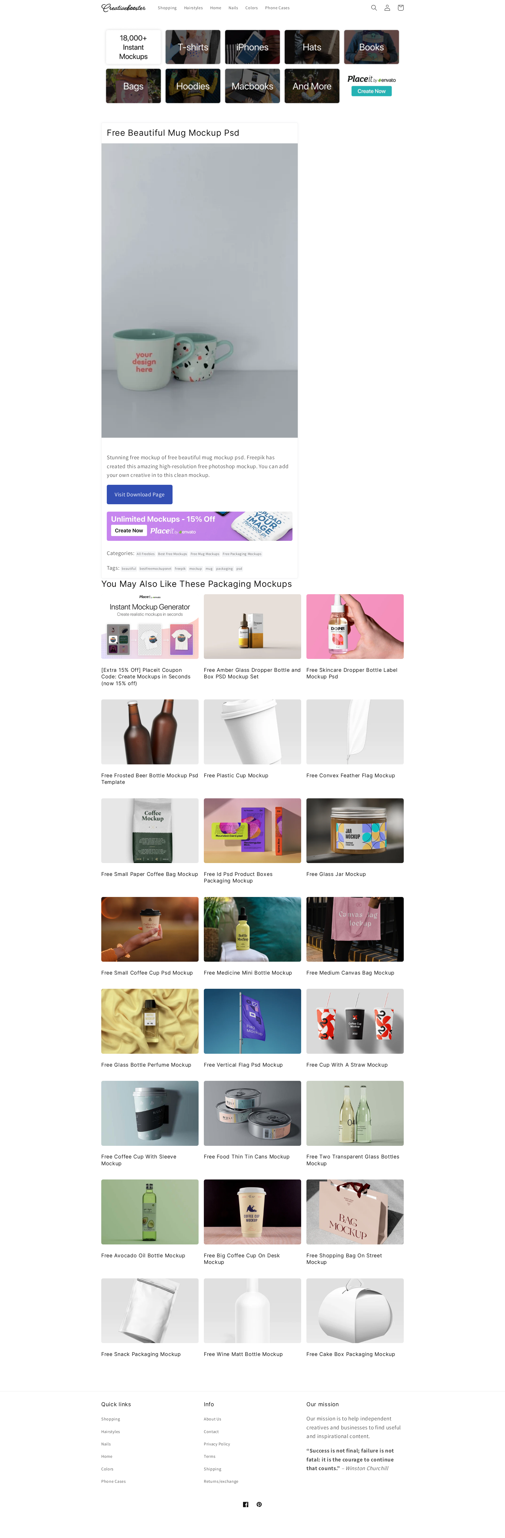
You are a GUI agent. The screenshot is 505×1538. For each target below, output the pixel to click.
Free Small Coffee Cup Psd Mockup (147, 973)
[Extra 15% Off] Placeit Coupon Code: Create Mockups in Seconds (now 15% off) (145, 677)
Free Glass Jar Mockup (336, 874)
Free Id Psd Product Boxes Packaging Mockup (238, 877)
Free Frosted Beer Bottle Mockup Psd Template (149, 778)
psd (239, 568)
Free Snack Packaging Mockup (141, 1354)
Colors (107, 1469)
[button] (374, 7)
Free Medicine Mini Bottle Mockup (248, 973)
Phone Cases (113, 1481)
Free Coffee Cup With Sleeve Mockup (138, 1159)
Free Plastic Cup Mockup (236, 775)
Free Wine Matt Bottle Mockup (243, 1354)
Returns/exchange (221, 1481)
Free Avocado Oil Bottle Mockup (143, 1255)
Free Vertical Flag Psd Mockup (243, 1065)
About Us (212, 1419)
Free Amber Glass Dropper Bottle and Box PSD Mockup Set (252, 673)
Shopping (110, 1419)
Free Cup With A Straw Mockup (347, 1065)
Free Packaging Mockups (242, 554)
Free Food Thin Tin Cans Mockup (247, 1156)
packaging (224, 568)
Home (107, 1456)
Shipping (212, 1469)
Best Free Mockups (172, 554)
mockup (195, 568)
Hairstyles (110, 1431)
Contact (211, 1431)
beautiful (129, 568)
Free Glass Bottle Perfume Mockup (146, 1065)
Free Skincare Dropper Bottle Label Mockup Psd (351, 673)
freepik (180, 568)
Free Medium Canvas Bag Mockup (350, 973)
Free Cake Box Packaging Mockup (350, 1354)
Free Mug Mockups (205, 554)
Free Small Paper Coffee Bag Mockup (149, 874)
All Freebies (145, 554)
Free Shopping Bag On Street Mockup (344, 1258)
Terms (209, 1456)
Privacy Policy (217, 1444)
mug (209, 568)
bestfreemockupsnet (155, 568)
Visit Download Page (140, 494)
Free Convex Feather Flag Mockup (350, 775)
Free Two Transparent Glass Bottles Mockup (352, 1159)
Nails (106, 1444)
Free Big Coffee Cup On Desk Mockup (242, 1258)
